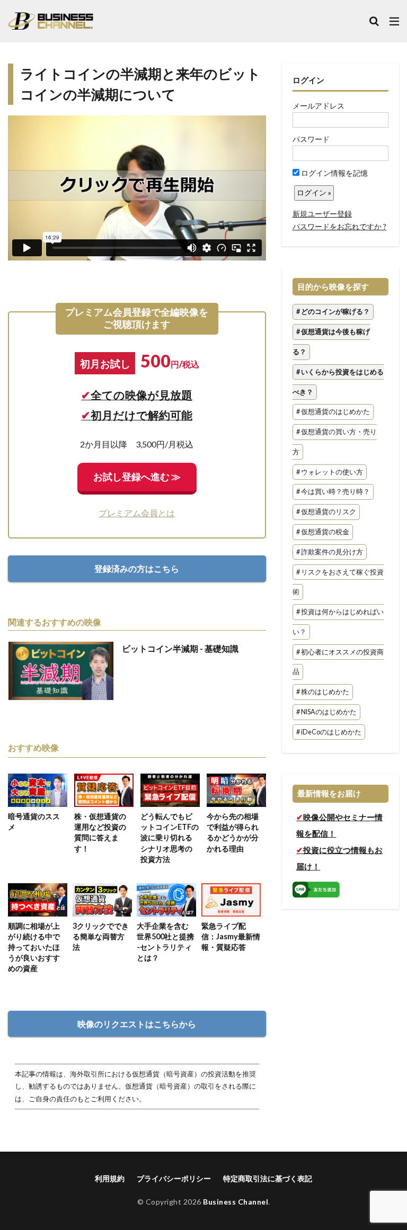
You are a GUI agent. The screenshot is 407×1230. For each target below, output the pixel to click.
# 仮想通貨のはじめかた (333, 412)
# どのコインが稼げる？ (333, 312)
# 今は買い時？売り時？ (333, 492)
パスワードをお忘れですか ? (339, 226)
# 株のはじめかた (322, 692)
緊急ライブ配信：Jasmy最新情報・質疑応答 (230, 936)
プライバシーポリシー (174, 1178)
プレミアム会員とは (137, 513)
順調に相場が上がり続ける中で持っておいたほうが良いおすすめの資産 (34, 947)
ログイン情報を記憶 (333, 172)
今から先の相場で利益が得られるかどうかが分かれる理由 (233, 832)
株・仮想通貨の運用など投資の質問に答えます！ (100, 832)
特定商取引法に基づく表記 (267, 1178)
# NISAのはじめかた (326, 712)
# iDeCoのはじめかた (328, 732)
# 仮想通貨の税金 (322, 532)
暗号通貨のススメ (34, 821)
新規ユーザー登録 (322, 213)
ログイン (308, 80)
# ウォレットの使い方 (329, 472)
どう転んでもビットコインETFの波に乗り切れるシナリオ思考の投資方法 (169, 838)
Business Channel (235, 1201)
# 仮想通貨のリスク (326, 512)
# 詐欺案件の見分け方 (329, 552)
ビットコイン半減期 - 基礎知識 (180, 648)
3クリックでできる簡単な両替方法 (101, 936)
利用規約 (110, 1178)
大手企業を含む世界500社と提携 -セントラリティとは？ (165, 941)
